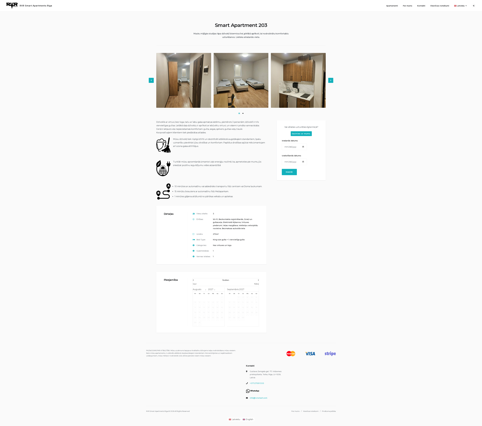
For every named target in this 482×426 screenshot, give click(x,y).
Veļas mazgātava (230, 225)
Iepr (195, 284)
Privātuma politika (329, 411)
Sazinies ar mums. (301, 134)
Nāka (256, 284)
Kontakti (421, 6)
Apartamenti (392, 6)
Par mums (407, 6)
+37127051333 (257, 383)
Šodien (225, 280)
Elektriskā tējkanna (232, 222)
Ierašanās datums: (290, 141)
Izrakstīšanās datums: (291, 156)
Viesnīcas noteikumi (439, 6)
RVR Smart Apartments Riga (36, 6)
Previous (151, 82)
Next (330, 82)
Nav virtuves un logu (222, 245)
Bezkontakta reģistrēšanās (231, 219)
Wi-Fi (215, 219)
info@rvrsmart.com (258, 398)
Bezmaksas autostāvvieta (233, 228)
